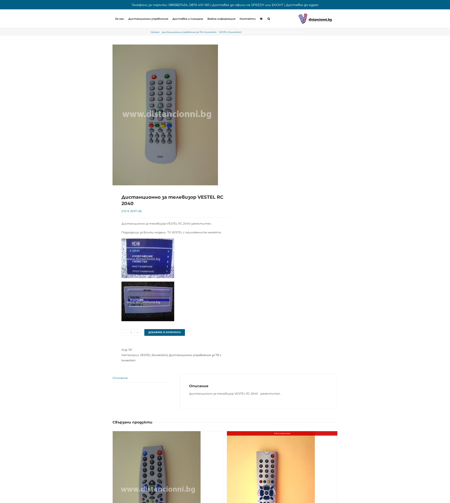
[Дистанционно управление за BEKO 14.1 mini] (157, 433)
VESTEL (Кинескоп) (154, 355)
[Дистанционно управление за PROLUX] (271, 433)
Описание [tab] (120, 378)
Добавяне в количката (164, 332)
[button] (269, 19)
